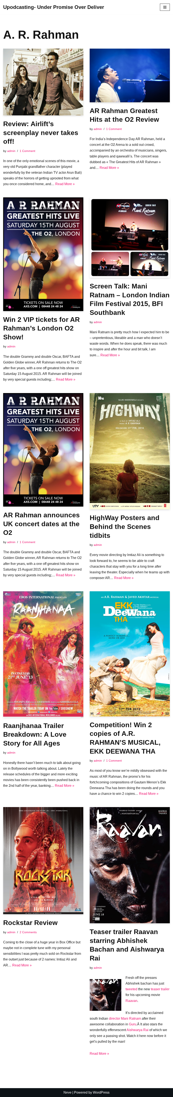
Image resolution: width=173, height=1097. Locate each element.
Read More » (65, 184)
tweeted (132, 989)
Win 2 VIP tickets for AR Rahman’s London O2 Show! (41, 328)
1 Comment (27, 151)
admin (11, 151)
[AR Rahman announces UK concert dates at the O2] (43, 450)
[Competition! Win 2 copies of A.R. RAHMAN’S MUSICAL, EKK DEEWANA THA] (130, 653)
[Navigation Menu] (165, 7)
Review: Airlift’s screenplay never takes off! (40, 132)
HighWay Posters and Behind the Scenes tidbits (124, 526)
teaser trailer (160, 989)
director (114, 1018)
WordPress (101, 1092)
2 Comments (28, 932)
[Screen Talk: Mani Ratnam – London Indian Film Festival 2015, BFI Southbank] (130, 237)
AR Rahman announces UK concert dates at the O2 (41, 523)
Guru (132, 1024)
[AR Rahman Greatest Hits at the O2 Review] (130, 75)
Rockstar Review (30, 922)
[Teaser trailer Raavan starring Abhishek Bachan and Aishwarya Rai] (130, 865)
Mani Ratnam (131, 1018)
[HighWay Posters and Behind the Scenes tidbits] (130, 451)
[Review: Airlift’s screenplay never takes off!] (43, 82)
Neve (68, 1092)
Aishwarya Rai (138, 1030)
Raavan (131, 1001)
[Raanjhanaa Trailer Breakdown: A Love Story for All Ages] (43, 654)
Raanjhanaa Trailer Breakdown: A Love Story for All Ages (34, 734)
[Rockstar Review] (43, 860)
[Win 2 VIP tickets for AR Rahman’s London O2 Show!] (43, 254)
